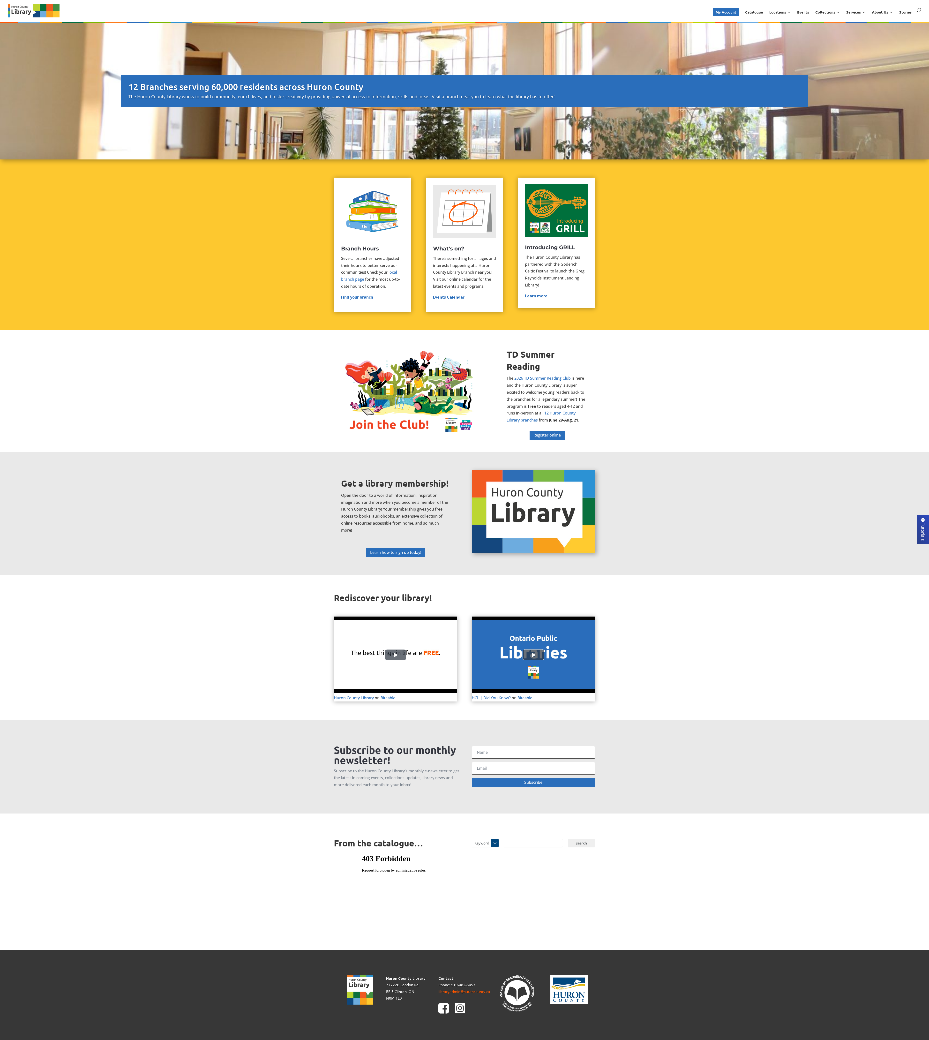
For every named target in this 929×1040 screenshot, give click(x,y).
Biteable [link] (388, 698)
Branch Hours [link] (360, 248)
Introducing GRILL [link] (550, 247)
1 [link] (460, 149)
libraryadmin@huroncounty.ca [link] (464, 991)
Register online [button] (547, 435)
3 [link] (469, 149)
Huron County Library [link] (354, 698)
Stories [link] (905, 12)
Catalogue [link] (754, 12)
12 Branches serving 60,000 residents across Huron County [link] (245, 86)
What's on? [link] (448, 248)
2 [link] (464, 149)
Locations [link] (777, 12)
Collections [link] (825, 12)
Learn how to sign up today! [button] (395, 552)
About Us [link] (880, 12)
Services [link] (853, 12)
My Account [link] (726, 12)
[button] (533, 782)
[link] (34, 10)
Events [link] (803, 12)
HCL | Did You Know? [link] (491, 698)
